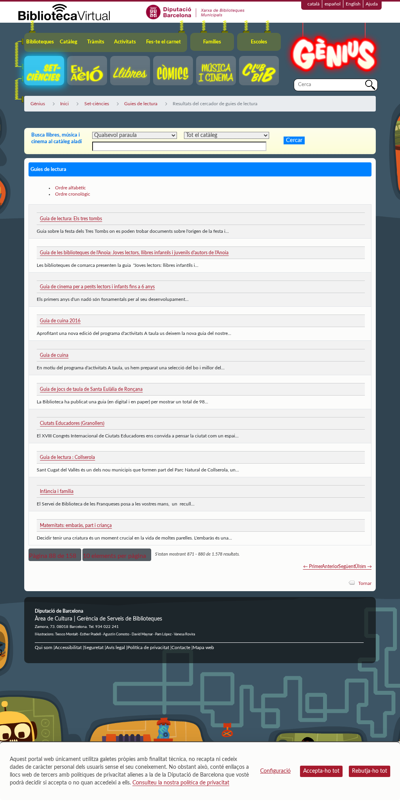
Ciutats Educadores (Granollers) (72, 423)
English (353, 4)
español (333, 4)
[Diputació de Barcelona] (195, 11)
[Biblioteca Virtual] (64, 11)
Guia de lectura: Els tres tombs (71, 218)
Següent (346, 566)
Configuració (275, 771)
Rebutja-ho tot (369, 771)
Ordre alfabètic (70, 187)
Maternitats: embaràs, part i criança (76, 525)
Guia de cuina (54, 355)
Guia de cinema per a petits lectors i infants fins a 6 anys (97, 286)
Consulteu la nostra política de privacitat (180, 783)
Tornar (364, 583)
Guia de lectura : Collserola (67, 457)
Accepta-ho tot (321, 771)
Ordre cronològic (72, 194)
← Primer (312, 566)
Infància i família (56, 491)
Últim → (363, 566)
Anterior (330, 566)
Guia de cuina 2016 (60, 320)
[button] (55, 555)
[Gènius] (333, 50)
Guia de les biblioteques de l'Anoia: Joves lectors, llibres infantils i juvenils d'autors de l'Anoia (134, 252)
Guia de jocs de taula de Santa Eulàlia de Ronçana (91, 389)
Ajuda (372, 4)
